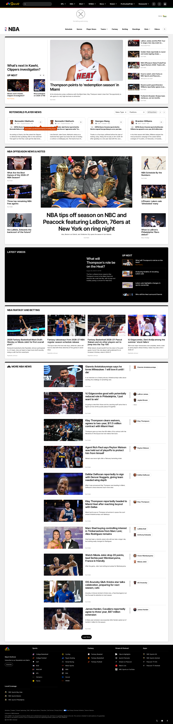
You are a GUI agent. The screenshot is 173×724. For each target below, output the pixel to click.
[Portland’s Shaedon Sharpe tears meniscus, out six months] (133, 98)
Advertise (7, 710)
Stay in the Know (10, 657)
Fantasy (115, 29)
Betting (125, 29)
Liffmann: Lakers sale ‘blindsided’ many (151, 202)
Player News (91, 29)
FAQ (28, 710)
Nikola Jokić (141, 562)
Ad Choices (50, 710)
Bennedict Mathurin (24, 121)
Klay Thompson (143, 421)
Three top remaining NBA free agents (19, 202)
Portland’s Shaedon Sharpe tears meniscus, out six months (153, 97)
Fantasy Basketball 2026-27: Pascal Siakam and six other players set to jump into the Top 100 (105, 342)
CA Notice (81, 710)
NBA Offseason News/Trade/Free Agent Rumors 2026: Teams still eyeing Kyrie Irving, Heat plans (153, 64)
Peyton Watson (143, 448)
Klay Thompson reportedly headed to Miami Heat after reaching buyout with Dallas (106, 504)
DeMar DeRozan (143, 475)
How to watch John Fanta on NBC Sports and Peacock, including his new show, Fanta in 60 (153, 75)
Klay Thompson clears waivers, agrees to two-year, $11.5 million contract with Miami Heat (103, 423)
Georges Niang (102, 121)
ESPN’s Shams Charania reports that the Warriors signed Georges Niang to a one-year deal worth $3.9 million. (105, 129)
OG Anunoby (142, 583)
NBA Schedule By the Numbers (151, 173)
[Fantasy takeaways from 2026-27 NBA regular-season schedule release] (66, 325)
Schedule (68, 29)
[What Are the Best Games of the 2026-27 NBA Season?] (19, 163)
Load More (86, 637)
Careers (13, 710)
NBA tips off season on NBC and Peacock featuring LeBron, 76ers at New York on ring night (86, 222)
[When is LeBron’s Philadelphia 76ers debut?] (153, 220)
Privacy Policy (58, 710)
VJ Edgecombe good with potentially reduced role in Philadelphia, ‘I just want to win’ (105, 396)
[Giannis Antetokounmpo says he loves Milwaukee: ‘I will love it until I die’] (63, 376)
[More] (154, 4)
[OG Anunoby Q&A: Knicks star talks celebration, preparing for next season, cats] (63, 592)
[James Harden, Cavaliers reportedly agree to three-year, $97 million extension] (63, 618)
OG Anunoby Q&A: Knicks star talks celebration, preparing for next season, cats (105, 585)
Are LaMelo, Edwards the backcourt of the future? (19, 231)
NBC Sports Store (35, 710)
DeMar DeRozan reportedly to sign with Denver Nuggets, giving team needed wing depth (104, 477)
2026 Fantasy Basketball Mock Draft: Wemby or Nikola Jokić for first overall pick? (25, 342)
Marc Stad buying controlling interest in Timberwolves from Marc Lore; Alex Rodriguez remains (106, 531)
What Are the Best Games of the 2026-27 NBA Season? (18, 175)
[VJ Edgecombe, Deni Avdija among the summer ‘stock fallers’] (147, 325)
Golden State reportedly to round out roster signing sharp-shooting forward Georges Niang (153, 53)
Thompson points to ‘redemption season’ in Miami (84, 87)
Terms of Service (89, 710)
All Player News (152, 112)
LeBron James (142, 394)
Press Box (43, 710)
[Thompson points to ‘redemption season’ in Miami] (86, 60)
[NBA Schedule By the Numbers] (153, 163)
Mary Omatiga (145, 237)
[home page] (13, 4)
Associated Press (145, 45)
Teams (103, 29)
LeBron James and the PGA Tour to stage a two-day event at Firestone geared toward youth (153, 42)
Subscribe (9, 664)
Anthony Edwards (144, 535)
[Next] (43, 75)
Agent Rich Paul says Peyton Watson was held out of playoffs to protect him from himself (105, 450)
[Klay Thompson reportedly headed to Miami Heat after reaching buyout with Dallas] (63, 511)
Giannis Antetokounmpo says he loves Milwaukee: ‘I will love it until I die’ (104, 369)
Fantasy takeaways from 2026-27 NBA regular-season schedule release (66, 340)
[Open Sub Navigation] (65, 3)
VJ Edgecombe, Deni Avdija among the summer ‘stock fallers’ (146, 340)
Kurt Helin (52, 99)
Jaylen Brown (142, 400)
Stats (146, 29)
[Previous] (40, 75)
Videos (157, 29)
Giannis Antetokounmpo (146, 367)
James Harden (142, 610)
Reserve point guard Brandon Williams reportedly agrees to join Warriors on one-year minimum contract (153, 86)
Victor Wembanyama (145, 556)
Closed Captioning (21, 710)
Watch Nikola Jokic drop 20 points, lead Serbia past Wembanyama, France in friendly (104, 558)
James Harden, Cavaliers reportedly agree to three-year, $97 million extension (105, 611)
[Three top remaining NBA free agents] (19, 191)
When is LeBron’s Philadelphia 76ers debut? (150, 232)
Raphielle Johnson (12, 355)
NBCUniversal (15, 713)
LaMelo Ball (141, 529)
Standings (136, 29)
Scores (79, 29)
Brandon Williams (143, 121)
